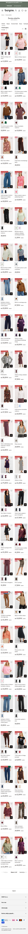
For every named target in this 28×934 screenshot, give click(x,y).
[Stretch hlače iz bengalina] (7, 567)
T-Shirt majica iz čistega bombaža (20, 756)
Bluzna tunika (4, 650)
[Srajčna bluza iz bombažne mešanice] (21, 394)
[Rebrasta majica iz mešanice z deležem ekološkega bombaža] (21, 216)
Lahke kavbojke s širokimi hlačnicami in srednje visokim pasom (6, 196)
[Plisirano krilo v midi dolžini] (21, 634)
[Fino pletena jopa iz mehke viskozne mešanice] (21, 76)
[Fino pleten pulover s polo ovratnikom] (21, 252)
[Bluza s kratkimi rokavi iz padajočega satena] (21, 180)
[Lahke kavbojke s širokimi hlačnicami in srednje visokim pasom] (7, 180)
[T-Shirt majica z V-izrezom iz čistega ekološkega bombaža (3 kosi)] (7, 845)
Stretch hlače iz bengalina (6, 582)
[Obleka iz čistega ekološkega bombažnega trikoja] (21, 323)
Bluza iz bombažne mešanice (19, 127)
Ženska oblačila (8, 15)
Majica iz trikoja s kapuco (20, 57)
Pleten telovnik (18, 444)
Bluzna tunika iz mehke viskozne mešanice (6, 268)
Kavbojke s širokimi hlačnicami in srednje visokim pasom (6, 304)
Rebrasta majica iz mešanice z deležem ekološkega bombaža (19, 233)
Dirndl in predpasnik (5, 480)
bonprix (5, 926)
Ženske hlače (14, 24)
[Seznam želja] (22, 10)
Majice (8, 24)
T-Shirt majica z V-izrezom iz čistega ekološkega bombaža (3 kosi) (6, 862)
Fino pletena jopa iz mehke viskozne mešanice (21, 92)
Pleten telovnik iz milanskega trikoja (19, 791)
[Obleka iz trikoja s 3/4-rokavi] (7, 41)
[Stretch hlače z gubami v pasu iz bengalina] (21, 498)
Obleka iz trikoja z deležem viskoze (21, 375)
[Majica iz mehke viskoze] (21, 600)
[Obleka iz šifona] (7, 394)
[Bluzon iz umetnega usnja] (21, 287)
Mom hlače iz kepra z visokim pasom (5, 756)
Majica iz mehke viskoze (20, 615)
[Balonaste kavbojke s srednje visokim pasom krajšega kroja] (7, 774)
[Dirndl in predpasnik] (7, 464)
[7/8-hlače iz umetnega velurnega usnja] (7, 600)
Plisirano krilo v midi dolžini (19, 650)
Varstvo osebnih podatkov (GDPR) (19, 929)
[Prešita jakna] (7, 359)
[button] (25, 10)
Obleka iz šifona (4, 409)
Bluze (20, 24)
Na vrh (14, 891)
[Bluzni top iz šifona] (7, 145)
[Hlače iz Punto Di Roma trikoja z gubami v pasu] (21, 669)
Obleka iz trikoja (18, 480)
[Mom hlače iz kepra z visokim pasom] (7, 740)
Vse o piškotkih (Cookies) (6, 930)
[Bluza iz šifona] (7, 810)
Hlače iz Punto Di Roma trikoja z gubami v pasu (20, 685)
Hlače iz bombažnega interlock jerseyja (5, 339)
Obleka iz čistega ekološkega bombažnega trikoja (20, 340)
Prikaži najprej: (5, 27)
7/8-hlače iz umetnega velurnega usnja (6, 616)
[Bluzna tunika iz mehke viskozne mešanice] (7, 252)
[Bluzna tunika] (7, 634)
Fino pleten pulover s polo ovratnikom (21, 268)
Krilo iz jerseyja (18, 582)
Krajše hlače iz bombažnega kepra (21, 161)
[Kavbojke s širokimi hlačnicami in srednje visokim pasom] (7, 287)
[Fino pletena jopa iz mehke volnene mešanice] (21, 532)
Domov (2, 15)
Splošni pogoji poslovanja (6, 929)
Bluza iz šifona (4, 826)
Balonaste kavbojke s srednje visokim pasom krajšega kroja (6, 791)
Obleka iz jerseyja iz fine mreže (6, 548)
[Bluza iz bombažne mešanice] (21, 111)
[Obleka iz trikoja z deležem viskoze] (21, 359)
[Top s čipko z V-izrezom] (7, 498)
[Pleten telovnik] (21, 428)
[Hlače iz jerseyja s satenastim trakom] (21, 811)
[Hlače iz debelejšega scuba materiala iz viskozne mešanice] (7, 428)
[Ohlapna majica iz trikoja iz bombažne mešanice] (7, 669)
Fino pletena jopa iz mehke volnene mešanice (21, 548)
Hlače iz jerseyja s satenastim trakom (19, 827)
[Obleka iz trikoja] (21, 465)
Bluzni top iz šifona (5, 160)
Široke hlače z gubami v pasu (20, 720)
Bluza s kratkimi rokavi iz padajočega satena (20, 196)
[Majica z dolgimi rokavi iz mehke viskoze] (7, 76)
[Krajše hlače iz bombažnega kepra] (21, 145)
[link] (5, 872)
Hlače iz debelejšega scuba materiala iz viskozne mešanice (7, 445)
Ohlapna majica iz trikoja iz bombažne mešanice (7, 685)
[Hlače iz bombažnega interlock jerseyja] (7, 323)
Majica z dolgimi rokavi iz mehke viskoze (6, 92)
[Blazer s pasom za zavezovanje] (21, 845)
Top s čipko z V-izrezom (6, 513)
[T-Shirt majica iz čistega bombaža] (21, 740)
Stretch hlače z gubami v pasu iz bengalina (20, 514)
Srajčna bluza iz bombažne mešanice (21, 410)
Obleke (3, 24)
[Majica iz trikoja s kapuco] (21, 41)
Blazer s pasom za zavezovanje (19, 861)
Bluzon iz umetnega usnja (20, 302)
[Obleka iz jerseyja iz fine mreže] (7, 532)
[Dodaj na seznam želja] (11, 34)
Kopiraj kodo (18, 6)
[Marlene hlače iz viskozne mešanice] (7, 216)
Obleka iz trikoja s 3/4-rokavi (6, 57)
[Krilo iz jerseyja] (21, 567)
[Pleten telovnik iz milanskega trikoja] (21, 775)
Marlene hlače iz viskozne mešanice (6, 232)
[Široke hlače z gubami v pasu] (21, 704)
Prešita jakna (4, 374)
